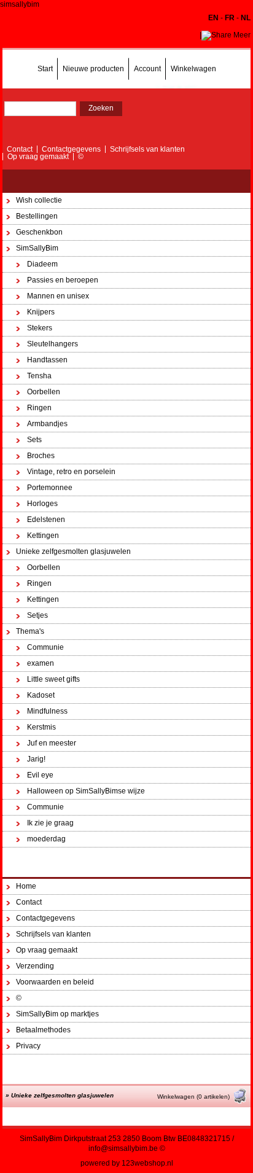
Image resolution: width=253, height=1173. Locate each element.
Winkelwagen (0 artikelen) (193, 1096)
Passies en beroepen (62, 280)
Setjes (37, 615)
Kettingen (43, 535)
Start (45, 68)
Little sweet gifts (53, 679)
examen (40, 663)
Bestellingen (37, 216)
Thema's (30, 631)
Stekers (39, 328)
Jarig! (36, 759)
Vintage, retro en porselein (71, 471)
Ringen (39, 407)
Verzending (35, 966)
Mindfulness (47, 711)
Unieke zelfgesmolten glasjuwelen (73, 551)
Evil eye (40, 775)
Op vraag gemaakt (38, 156)
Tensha (39, 376)
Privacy (28, 1046)
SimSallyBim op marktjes (57, 1014)
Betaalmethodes (43, 1030)
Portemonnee (49, 487)
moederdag (46, 839)
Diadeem (42, 264)
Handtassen (47, 360)
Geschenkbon (39, 232)
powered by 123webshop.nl (126, 1163)
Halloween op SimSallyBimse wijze (86, 791)
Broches (41, 455)
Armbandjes (47, 423)
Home (26, 886)
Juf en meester (51, 743)
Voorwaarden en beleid (55, 982)
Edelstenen (46, 519)
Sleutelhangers (52, 344)
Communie (45, 647)
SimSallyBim (37, 248)
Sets (34, 439)
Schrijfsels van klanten (147, 149)
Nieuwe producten (93, 68)
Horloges (42, 503)
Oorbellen (43, 392)
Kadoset (41, 695)
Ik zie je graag (50, 823)
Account (147, 68)
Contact (20, 149)
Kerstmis (41, 727)
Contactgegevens (71, 149)
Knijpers (41, 312)
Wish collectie (39, 200)
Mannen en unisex (58, 296)
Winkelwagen (193, 68)
